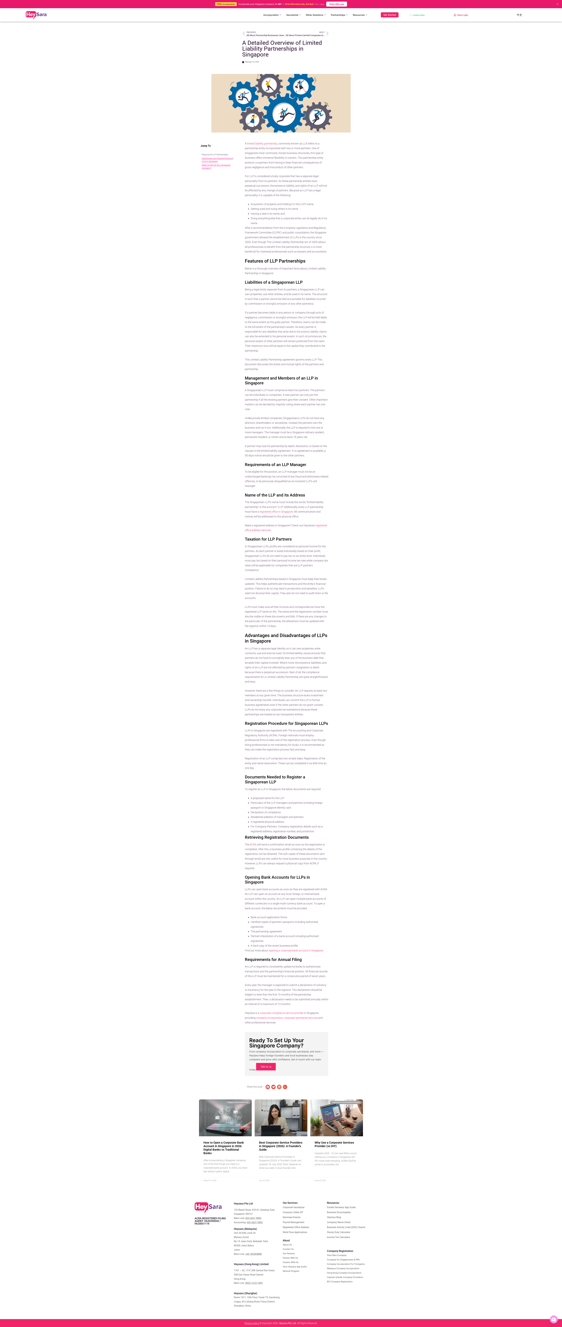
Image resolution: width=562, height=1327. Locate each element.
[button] (268, 1087)
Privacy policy (252, 1323)
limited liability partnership (262, 143)
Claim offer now (336, 4)
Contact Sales (419, 15)
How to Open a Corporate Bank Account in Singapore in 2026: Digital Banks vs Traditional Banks (223, 1148)
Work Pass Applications (295, 1232)
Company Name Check (339, 1222)
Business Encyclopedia (339, 1212)
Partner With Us (290, 1258)
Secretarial (292, 14)
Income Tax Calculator (338, 1237)
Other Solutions (314, 14)
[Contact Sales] (411, 15)
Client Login (462, 15)
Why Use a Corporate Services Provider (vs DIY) (334, 1144)
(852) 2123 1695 (254, 1283)
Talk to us (266, 1066)
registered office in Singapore (276, 511)
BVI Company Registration (340, 1281)
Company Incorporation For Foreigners (346, 1264)
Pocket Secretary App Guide (341, 1207)
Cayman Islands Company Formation (345, 1277)
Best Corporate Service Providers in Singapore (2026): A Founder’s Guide (280, 1146)
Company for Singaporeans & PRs (343, 1259)
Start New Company (336, 1255)
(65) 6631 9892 (255, 1222)
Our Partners (289, 1253)
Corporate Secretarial (293, 1207)
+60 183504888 (253, 1254)
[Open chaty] (554, 1319)
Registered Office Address (296, 1227)
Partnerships (338, 14)
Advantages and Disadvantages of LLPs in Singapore (217, 159)
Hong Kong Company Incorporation (344, 1273)
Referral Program (291, 1271)
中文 (519, 14)
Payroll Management (293, 1222)
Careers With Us (291, 1262)
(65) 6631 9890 (253, 1218)
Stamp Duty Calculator (338, 1232)
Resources (359, 14)
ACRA (253, 844)
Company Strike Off (293, 1212)
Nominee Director (292, 1217)
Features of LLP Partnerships (215, 154)
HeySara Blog (334, 1217)
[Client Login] (455, 15)
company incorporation (269, 1017)
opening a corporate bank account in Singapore (296, 950)
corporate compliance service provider (282, 1012)
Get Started (389, 14)
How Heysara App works (295, 1266)
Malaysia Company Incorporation (343, 1268)
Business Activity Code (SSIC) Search (346, 1227)
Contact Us (288, 1249)
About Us (287, 1244)
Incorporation (271, 14)
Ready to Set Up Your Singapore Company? (216, 166)
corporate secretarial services (301, 1017)
